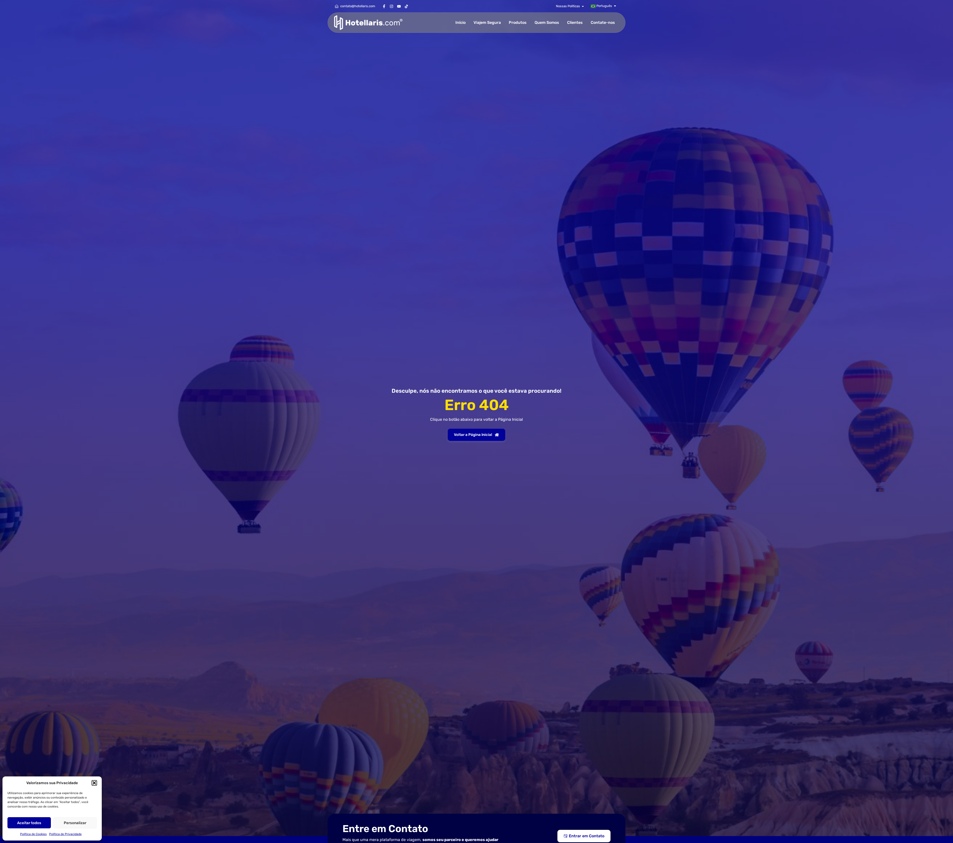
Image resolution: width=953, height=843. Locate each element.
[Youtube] (399, 6)
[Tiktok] (406, 6)
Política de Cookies (33, 834)
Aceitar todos (29, 823)
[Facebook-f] (384, 6)
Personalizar (75, 823)
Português (604, 6)
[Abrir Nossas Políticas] (582, 6)
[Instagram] (391, 6)
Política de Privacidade (65, 834)
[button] (94, 782)
